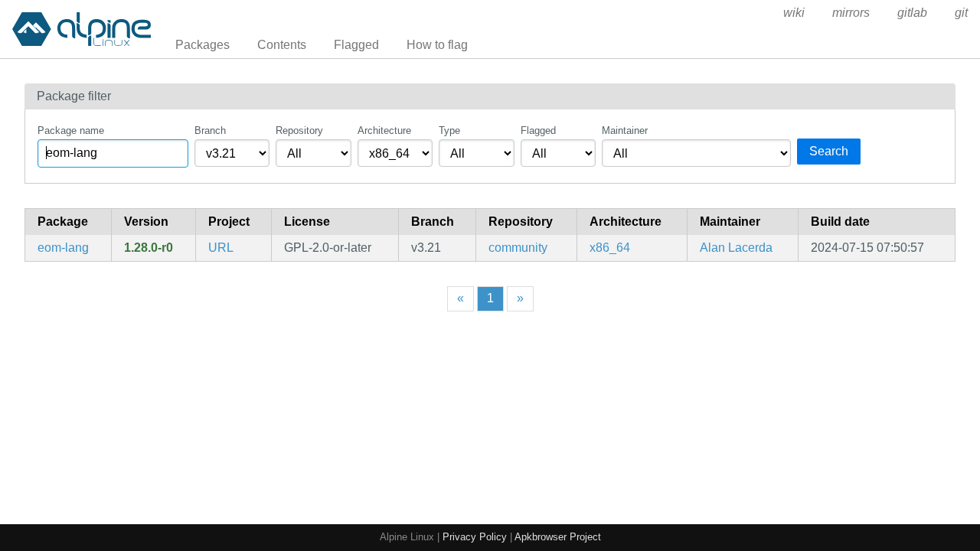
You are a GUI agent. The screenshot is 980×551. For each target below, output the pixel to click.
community (517, 247)
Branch (210, 130)
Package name (71, 130)
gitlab (912, 12)
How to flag (437, 44)
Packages (202, 44)
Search (828, 151)
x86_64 (610, 247)
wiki (794, 12)
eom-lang (63, 247)
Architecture (384, 130)
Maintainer (625, 130)
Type (449, 130)
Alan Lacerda (736, 247)
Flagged (356, 44)
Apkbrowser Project (557, 537)
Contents (281, 44)
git (961, 12)
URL (221, 247)
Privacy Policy (475, 537)
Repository (299, 130)
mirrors (851, 12)
